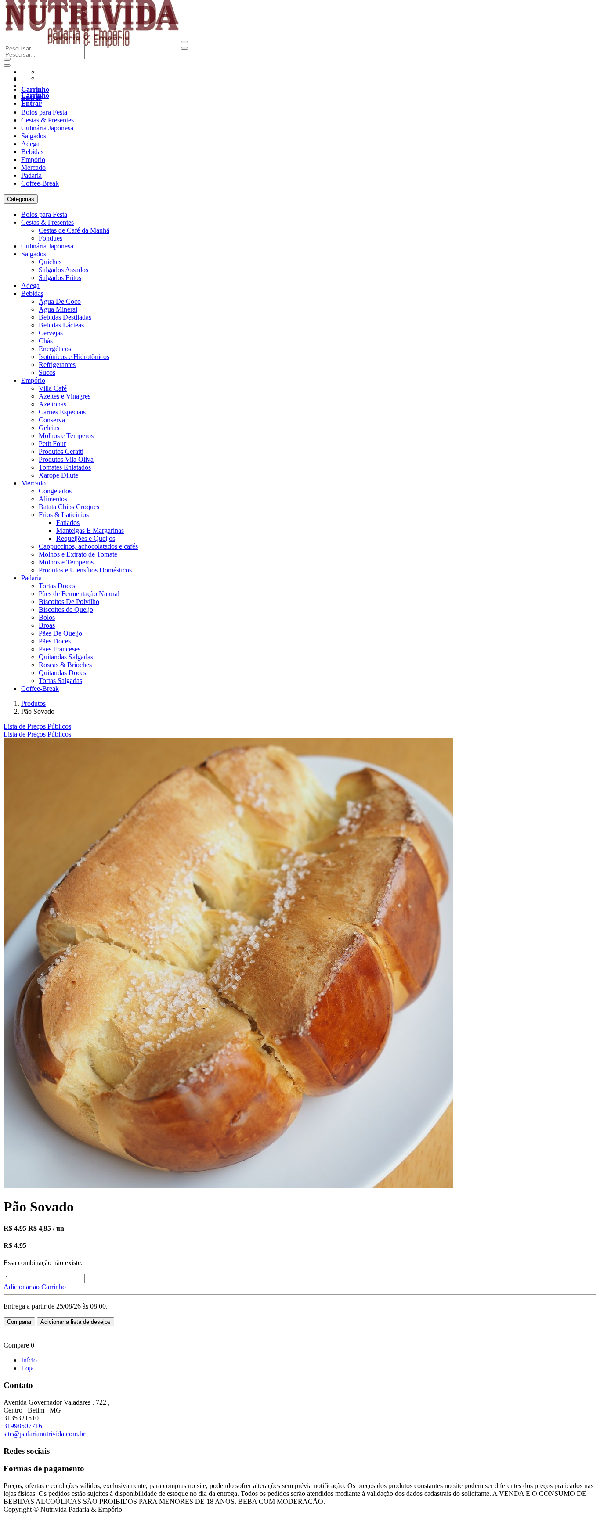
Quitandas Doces (62, 672)
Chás (46, 341)
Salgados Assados (63, 269)
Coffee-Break (40, 183)
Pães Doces (55, 641)
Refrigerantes (57, 364)
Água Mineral (58, 309)
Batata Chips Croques (69, 506)
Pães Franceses (59, 649)
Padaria (31, 175)
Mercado (33, 167)
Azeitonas (52, 404)
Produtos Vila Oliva (66, 459)
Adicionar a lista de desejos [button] (75, 1322)
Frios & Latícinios (64, 514)
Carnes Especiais (62, 412)
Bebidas (32, 151)
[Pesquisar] (7, 65)
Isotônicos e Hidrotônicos (74, 356)
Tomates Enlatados (65, 467)
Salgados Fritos (60, 277)
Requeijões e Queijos (85, 538)
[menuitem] (37, 734)
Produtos (33, 703)
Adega (30, 143)
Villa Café (53, 388)
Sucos (47, 372)
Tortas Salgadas (60, 680)
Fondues (50, 238)
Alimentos (53, 499)
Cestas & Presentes (47, 120)
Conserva (52, 420)
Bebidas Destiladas (65, 317)
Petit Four (52, 443)
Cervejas (51, 333)
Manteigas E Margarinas (90, 530)
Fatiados (68, 522)
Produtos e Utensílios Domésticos (85, 570)
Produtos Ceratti (61, 451)
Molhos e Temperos (66, 435)
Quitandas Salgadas (66, 657)
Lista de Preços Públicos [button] (37, 726)
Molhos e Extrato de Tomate (78, 554)
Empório (33, 159)
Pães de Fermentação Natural (79, 593)
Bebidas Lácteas (61, 325)
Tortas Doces (57, 586)
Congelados (55, 491)
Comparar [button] (19, 1322)
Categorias (20, 199)
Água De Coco (60, 301)
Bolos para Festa (44, 112)
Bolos (47, 617)
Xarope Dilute (58, 475)
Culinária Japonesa (47, 128)
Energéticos (55, 348)
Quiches (50, 262)
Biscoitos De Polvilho (69, 601)
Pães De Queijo (60, 633)
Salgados (33, 136)
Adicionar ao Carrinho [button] (35, 1287)
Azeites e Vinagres (64, 396)
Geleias (49, 427)
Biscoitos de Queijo (66, 609)
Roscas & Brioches (65, 665)
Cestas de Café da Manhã (74, 230)
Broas (47, 625)
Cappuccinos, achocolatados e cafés (88, 546)
